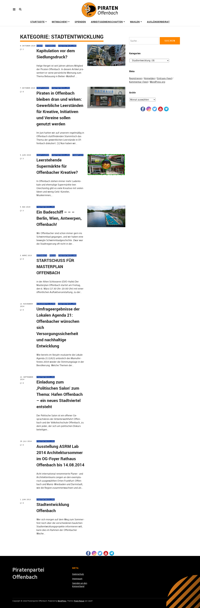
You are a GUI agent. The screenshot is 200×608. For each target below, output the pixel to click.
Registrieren (135, 78)
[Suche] (20, 9)
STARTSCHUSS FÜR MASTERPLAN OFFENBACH (55, 266)
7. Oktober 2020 (27, 88)
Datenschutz (78, 574)
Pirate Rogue (79, 601)
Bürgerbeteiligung (45, 304)
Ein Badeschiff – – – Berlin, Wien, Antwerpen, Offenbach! (59, 218)
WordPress (62, 601)
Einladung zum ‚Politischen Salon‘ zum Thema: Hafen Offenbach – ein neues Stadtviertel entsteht (59, 394)
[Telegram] (166, 108)
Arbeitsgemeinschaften (107, 21)
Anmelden (149, 78)
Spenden (80, 21)
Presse (52, 255)
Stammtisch (77, 155)
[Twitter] (154, 108)
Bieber (39, 46)
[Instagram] (148, 108)
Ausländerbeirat (158, 21)
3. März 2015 (26, 255)
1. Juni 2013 (25, 499)
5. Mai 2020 (25, 207)
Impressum (77, 578)
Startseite (37, 21)
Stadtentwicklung (67, 46)
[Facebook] (143, 108)
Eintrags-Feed (164, 78)
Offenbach (50, 46)
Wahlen (135, 21)
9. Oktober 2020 (27, 46)
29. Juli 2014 (26, 441)
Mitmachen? (59, 21)
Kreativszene (42, 88)
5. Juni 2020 (25, 155)
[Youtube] (160, 108)
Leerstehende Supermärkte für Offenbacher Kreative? (57, 166)
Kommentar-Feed (138, 81)
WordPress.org (157, 81)
